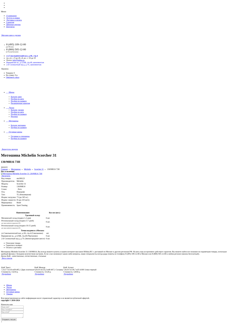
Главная (4, 169)
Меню (3, 12)
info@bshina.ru (18, 60)
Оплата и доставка (13, 247)
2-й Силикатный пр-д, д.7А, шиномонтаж (23, 65)
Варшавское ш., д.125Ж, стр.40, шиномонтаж (25, 62)
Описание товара (13, 243)
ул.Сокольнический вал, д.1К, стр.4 (22, 56)
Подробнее (6, 274)
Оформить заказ (12, 77)
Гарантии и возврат (14, 245)
